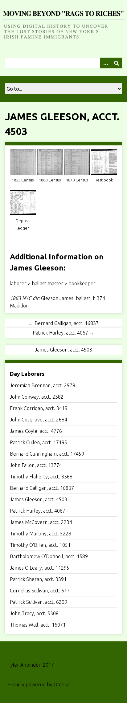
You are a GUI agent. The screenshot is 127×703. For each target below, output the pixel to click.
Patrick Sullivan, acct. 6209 (38, 602)
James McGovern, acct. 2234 (41, 522)
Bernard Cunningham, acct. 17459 (47, 454)
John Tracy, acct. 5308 (34, 613)
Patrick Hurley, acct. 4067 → (63, 332)
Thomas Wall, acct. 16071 (38, 625)
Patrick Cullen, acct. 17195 (38, 442)
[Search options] (105, 63)
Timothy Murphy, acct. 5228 (40, 533)
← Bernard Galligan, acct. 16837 (63, 323)
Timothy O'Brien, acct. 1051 (40, 545)
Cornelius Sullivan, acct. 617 (40, 590)
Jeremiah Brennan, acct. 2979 (42, 385)
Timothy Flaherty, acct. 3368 (41, 476)
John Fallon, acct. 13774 (36, 465)
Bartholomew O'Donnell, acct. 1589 (49, 556)
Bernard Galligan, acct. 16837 (42, 488)
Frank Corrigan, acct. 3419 (39, 408)
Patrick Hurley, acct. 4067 (37, 511)
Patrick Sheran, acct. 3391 (38, 579)
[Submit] (116, 63)
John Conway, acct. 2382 (36, 397)
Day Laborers (27, 374)
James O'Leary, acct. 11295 (39, 568)
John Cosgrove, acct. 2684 (38, 419)
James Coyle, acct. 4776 (36, 431)
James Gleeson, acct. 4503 (38, 499)
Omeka (61, 684)
